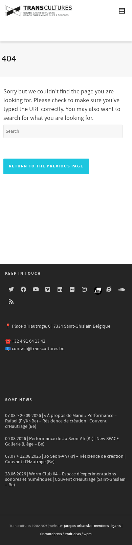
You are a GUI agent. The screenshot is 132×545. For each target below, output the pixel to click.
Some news (18, 400)
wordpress (53, 534)
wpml (88, 534)
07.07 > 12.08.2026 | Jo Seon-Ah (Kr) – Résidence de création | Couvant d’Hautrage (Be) (65, 459)
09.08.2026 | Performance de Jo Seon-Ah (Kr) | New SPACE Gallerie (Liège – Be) (62, 441)
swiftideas (73, 534)
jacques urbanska (78, 526)
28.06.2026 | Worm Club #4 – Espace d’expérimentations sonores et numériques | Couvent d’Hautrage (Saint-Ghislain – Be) (65, 479)
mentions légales (107, 526)
